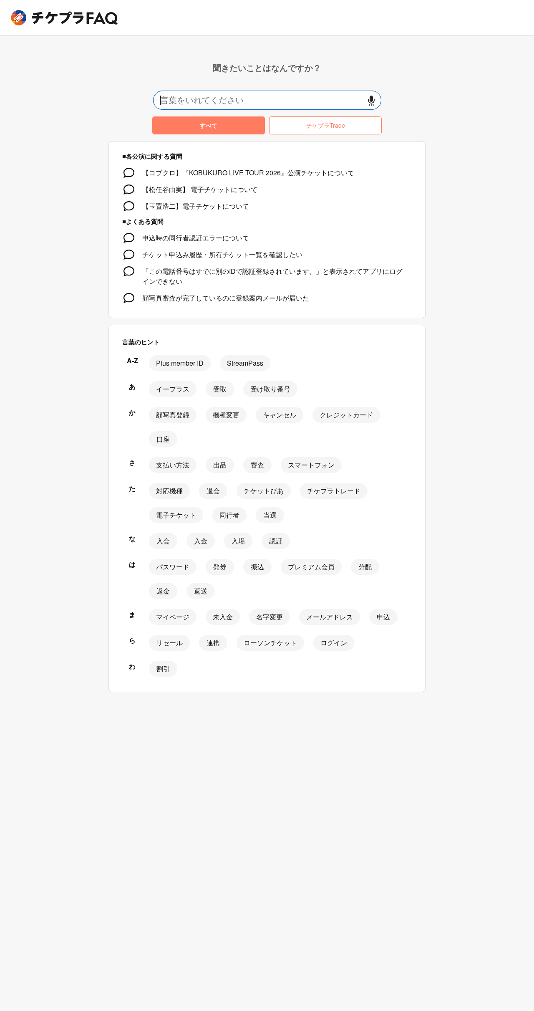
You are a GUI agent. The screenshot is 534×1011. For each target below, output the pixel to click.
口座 (163, 439)
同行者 (229, 515)
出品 (220, 465)
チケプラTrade (325, 125)
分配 (365, 566)
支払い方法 (172, 465)
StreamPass (245, 363)
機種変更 (226, 415)
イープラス (172, 389)
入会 (163, 541)
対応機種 (169, 490)
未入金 (223, 617)
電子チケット (176, 515)
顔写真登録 (172, 415)
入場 (238, 541)
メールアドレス (329, 617)
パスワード (172, 566)
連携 (213, 642)
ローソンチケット (270, 642)
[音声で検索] (371, 100)
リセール (169, 642)
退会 (213, 490)
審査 (257, 465)
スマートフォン (311, 465)
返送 (200, 591)
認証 (275, 541)
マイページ (172, 617)
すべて (208, 125)
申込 (383, 617)
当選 (270, 515)
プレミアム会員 (311, 566)
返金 (163, 591)
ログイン (333, 642)
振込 (257, 566)
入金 (200, 541)
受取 (220, 389)
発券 (220, 566)
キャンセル (279, 415)
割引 (163, 668)
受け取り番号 (270, 389)
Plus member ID (180, 363)
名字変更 (269, 617)
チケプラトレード (333, 490)
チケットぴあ (264, 490)
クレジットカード (346, 415)
